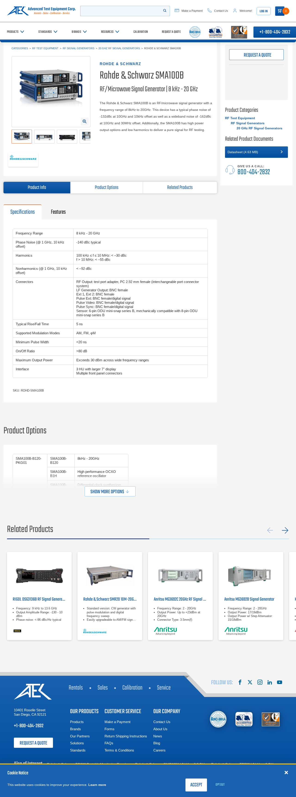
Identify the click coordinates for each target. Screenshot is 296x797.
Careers (159, 750)
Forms (109, 729)
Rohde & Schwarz (120, 64)
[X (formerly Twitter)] (250, 683)
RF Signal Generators (78, 48)
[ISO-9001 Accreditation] (270, 719)
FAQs (109, 743)
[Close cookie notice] (286, 772)
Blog (156, 743)
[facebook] (240, 683)
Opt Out (220, 785)
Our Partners (80, 736)
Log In (264, 11)
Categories (20, 48)
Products (77, 722)
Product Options (106, 188)
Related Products (180, 188)
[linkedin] (269, 683)
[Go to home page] (41, 11)
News (157, 736)
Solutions (77, 743)
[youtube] (279, 683)
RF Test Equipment (45, 48)
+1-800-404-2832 (28, 725)
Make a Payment (117, 722)
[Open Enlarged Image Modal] (85, 121)
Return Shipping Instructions (126, 736)
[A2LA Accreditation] (244, 719)
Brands (75, 729)
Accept (196, 785)
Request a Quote (33, 743)
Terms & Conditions (119, 750)
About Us (160, 729)
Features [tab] (58, 212)
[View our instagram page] (259, 683)
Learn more (97, 785)
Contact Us (161, 722)
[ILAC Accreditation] (218, 719)
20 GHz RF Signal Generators (119, 48)
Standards (78, 750)
